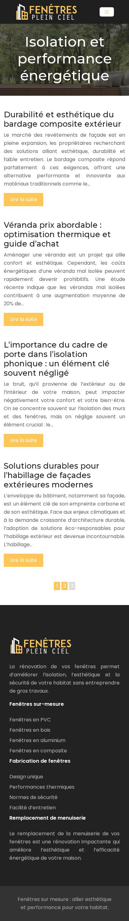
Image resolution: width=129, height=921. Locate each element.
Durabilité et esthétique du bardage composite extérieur (62, 119)
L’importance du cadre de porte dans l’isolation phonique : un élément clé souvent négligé (57, 359)
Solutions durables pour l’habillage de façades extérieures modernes (51, 475)
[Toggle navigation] (107, 12)
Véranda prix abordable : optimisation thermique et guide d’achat (57, 234)
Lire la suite (23, 199)
